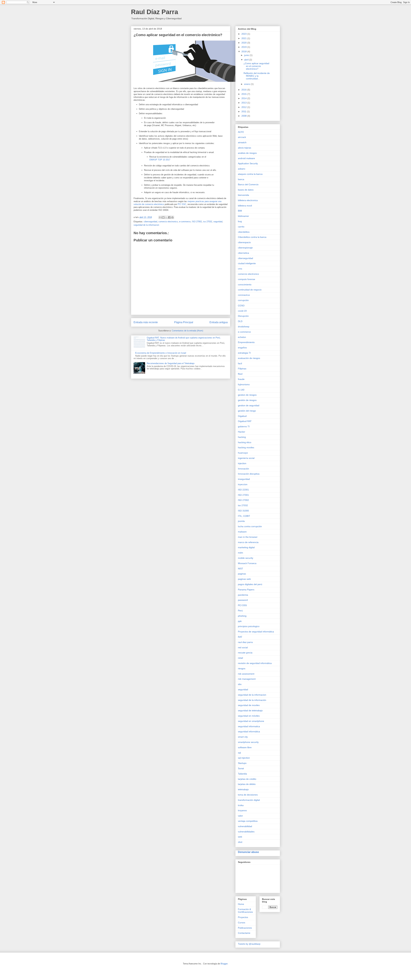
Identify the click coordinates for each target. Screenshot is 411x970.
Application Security (248, 163)
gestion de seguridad (248, 405)
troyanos (242, 810)
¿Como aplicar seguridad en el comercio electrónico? (256, 66)
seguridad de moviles (249, 705)
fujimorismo (244, 384)
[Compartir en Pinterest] (172, 217)
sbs (239, 684)
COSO (241, 305)
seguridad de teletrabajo (250, 710)
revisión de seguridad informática (255, 663)
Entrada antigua (219, 322)
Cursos (241, 922)
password (243, 600)
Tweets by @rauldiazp (249, 944)
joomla (241, 521)
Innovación (243, 468)
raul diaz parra (245, 642)
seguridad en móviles (249, 716)
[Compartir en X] (166, 217)
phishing (242, 616)
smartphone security (248, 742)
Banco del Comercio (248, 184)
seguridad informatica (249, 726)
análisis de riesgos (247, 153)
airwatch (242, 142)
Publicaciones (245, 928)
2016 (244, 89)
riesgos (241, 668)
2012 (244, 107)
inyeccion (242, 484)
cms (240, 268)
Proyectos (243, 917)
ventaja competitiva (248, 821)
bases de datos (246, 189)
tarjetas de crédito (247, 779)
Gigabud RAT (245, 421)
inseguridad (244, 479)
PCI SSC (182, 204)
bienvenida (243, 195)
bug (240, 221)
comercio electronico (168, 221)
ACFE (241, 132)
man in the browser (248, 537)
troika (241, 805)
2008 (244, 116)
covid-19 (242, 311)
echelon (242, 337)
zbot (240, 842)
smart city (243, 737)
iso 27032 (207, 221)
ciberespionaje (245, 247)
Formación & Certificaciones (245, 910)
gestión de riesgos (247, 400)
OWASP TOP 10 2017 (159, 159)
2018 (244, 51)
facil (240, 363)
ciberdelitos (243, 232)
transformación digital (249, 800)
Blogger (224, 963)
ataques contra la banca (250, 174)
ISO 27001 (243, 495)
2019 (244, 47)
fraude (241, 379)
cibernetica (243, 253)
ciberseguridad (150, 221)
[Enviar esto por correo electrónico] (160, 217)
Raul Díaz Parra (154, 11)
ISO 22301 (243, 489)
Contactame (244, 933)
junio (247, 55)
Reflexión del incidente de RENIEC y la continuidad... (257, 76)
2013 (244, 102)
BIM (240, 210)
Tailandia (242, 773)
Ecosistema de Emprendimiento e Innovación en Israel (160, 353)
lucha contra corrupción (250, 526)
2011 (244, 111)
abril (246, 59)
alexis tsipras (244, 147)
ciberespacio (244, 242)
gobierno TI (244, 426)
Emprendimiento (246, 342)
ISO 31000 (243, 510)
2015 (244, 94)
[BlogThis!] (163, 217)
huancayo (243, 452)
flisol (240, 374)
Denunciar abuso (248, 852)
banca (241, 179)
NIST (240, 568)
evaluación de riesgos (249, 358)
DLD (240, 321)
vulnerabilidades (246, 831)
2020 (244, 42)
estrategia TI (244, 353)
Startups (242, 763)
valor (240, 815)
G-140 (241, 389)
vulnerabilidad (245, 826)
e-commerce (185, 221)
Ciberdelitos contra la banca (252, 237)
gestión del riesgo (247, 410)
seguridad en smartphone (251, 721)
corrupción (243, 300)
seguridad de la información (252, 700)
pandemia (243, 595)
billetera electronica (248, 200)
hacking (242, 437)
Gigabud (242, 416)
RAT (240, 637)
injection (242, 463)
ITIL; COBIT (244, 516)
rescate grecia (245, 652)
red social (243, 647)
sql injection (244, 758)
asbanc (241, 168)
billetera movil (245, 205)
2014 (244, 98)
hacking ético (244, 442)
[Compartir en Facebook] (169, 217)
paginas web (244, 579)
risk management (247, 679)
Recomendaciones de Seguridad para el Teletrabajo (170, 363)
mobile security (245, 558)
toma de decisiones (248, 794)
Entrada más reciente (146, 322)
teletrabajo (243, 789)
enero (247, 84)
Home (241, 904)
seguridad (217, 221)
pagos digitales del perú (250, 584)
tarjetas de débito (247, 784)
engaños (242, 347)
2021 (244, 38)
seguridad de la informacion (146, 225)
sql (239, 752)
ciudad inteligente (247, 263)
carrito (241, 226)
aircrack (242, 137)
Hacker (241, 431)
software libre (245, 747)
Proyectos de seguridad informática (256, 631)
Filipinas (242, 368)
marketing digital (246, 547)
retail (240, 658)
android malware (246, 158)
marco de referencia (248, 542)
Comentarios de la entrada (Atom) (187, 330)
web (240, 836)
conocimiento (244, 284)
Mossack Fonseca (247, 563)
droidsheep (243, 326)
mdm (240, 552)
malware (242, 531)
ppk (240, 621)
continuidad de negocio (250, 289)
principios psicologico (248, 626)
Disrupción (243, 316)
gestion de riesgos (247, 395)
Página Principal (183, 322)
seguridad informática (249, 731)
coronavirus (244, 295)
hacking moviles (246, 447)
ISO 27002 (197, 221)
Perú (240, 610)
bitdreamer (243, 216)
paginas (242, 573)
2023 (244, 34)
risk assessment (246, 673)
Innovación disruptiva (248, 473)
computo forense (246, 279)
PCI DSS (242, 605)
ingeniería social (246, 458)
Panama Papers (246, 589)
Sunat (241, 768)
